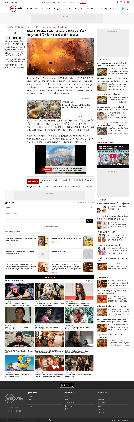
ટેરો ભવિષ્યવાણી (69, 403)
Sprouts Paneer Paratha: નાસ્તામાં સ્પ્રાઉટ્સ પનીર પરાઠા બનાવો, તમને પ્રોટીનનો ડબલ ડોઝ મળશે (112, 64)
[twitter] (120, 2)
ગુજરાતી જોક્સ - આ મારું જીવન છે (108, 245)
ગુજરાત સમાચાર (32, 8)
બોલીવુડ (55, 8)
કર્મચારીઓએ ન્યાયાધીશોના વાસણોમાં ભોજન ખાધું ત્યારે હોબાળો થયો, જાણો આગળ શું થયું (14, 42)
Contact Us (38, 420)
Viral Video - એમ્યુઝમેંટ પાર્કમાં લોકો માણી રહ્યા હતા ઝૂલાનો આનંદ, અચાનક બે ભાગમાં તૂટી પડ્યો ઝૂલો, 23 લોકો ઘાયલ (15, 60)
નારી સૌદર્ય (101, 399)
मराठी (60, 2)
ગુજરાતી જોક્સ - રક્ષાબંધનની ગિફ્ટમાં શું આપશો (113, 203)
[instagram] (124, 2)
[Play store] (123, 8)
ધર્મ (96, 8)
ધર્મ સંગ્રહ (90, 8)
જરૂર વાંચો (103, 59)
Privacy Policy (47, 420)
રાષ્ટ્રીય (29, 399)
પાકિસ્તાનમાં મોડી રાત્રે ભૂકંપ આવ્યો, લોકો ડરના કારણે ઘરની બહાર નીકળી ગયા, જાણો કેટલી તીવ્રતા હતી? (15, 54)
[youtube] (127, 2)
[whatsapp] (21, 33)
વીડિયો (112, 8)
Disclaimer (30, 420)
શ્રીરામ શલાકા (68, 406)
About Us (15, 420)
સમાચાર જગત (9, 27)
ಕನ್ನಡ (77, 2)
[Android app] (67, 385)
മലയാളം (71, 2)
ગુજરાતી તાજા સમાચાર (22, 27)
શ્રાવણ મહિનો (45, 8)
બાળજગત (101, 409)
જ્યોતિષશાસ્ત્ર (65, 8)
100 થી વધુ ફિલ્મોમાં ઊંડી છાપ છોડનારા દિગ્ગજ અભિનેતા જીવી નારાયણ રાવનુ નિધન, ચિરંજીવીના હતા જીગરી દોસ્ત (112, 217)
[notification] (127, 8)
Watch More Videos (105, 142)
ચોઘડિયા (67, 409)
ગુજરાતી (83, 2)
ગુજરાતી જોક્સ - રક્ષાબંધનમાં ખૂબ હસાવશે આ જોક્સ (112, 259)
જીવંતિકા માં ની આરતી (104, 277)
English (49, 2)
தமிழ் (54, 2)
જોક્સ (67, 186)
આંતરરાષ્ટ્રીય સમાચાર (37, 27)
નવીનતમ (103, 199)
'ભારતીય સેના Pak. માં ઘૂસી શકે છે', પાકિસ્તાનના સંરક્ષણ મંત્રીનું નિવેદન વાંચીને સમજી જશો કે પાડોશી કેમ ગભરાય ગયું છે (15, 48)
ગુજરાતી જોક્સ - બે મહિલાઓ (106, 232)
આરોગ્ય (100, 396)
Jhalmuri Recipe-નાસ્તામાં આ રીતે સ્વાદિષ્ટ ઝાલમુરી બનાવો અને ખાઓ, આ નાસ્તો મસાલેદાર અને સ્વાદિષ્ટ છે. (112, 124)
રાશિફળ (67, 399)
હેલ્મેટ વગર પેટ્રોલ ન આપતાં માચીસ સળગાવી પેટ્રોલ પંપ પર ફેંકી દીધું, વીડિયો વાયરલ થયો (65, 181)
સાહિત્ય (100, 406)
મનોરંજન (74, 186)
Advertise (23, 420)
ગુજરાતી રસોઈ (102, 403)
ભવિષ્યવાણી (68, 396)
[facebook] (117, 2)
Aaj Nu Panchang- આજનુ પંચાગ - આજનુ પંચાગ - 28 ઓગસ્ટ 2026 (111, 292)
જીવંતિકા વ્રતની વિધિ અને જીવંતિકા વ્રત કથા (111, 306)
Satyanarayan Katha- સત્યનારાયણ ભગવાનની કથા (109, 336)
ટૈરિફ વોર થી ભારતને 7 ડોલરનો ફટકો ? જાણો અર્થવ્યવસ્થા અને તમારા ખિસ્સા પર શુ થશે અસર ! (15, 66)
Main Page (8, 420)
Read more (47, 169)
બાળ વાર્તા (101, 413)
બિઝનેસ (29, 406)
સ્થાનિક (29, 403)
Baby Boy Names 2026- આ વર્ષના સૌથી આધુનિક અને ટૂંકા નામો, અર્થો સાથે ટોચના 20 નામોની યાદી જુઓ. (112, 108)
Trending (103, 8)
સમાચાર (29, 396)
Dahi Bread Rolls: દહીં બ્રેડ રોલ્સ (108, 94)
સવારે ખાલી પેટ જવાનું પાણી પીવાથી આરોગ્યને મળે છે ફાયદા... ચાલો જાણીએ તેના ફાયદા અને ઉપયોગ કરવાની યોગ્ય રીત (113, 80)
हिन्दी (43, 2)
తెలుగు (65, 2)
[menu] (7, 9)
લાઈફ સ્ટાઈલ (78, 8)
